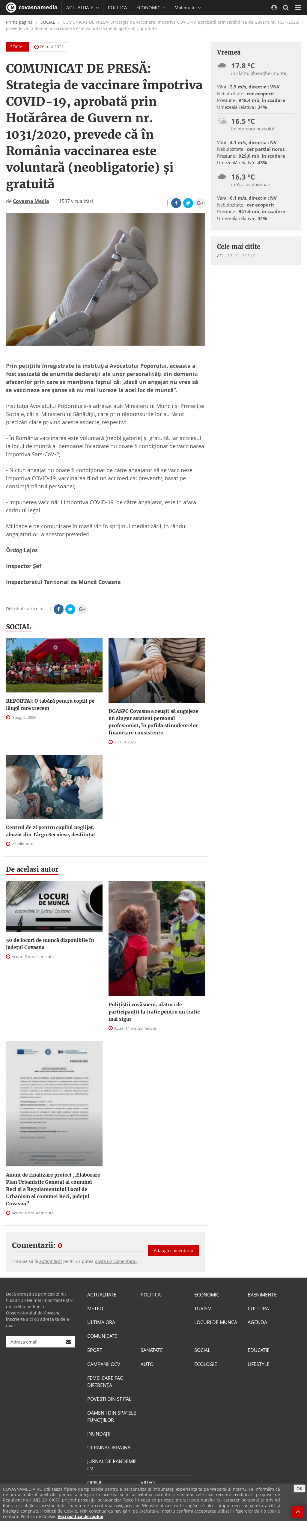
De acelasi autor (32, 869)
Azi (220, 255)
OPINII (94, 1482)
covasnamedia (37, 7)
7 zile (232, 255)
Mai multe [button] (185, 7)
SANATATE (152, 1350)
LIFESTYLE (259, 1364)
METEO (95, 1308)
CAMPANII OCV (103, 1364)
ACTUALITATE (101, 1294)
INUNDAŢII (98, 1433)
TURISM (203, 1308)
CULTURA (258, 1308)
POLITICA (117, 7)
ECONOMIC (206, 1294)
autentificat (50, 1261)
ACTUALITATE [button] (80, 7)
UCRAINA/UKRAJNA (108, 1447)
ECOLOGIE (205, 1364)
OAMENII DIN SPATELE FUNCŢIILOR (111, 1416)
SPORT (94, 1350)
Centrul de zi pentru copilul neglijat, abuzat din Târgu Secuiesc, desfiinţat (50, 831)
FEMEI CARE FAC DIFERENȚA (105, 1382)
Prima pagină (19, 22)
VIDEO (148, 1482)
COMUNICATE (102, 1336)
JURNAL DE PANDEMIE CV (112, 1465)
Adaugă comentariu (173, 1250)
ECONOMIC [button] (148, 7)
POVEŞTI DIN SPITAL (109, 1399)
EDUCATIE (259, 1350)
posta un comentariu (116, 1261)
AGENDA (257, 1322)
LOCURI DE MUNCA (215, 1322)
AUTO (147, 1364)
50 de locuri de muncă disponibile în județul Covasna (50, 943)
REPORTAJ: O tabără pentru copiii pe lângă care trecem (50, 704)
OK (300, 1488)
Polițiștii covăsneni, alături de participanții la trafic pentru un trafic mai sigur (154, 1012)
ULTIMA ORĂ (101, 1322)
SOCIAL (47, 22)
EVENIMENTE (262, 1294)
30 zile (248, 255)
